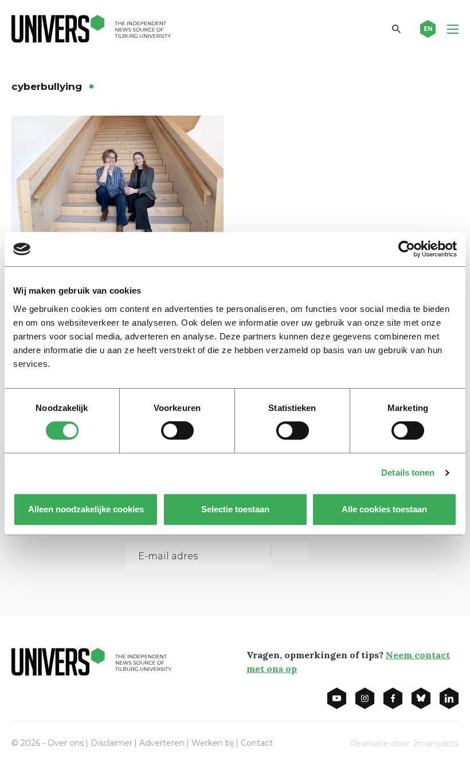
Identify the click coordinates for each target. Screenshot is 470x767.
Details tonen (407, 472)
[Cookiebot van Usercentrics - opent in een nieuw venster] (407, 249)
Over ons (66, 743)
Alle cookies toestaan (384, 509)
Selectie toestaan (235, 509)
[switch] (177, 430)
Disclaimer (111, 743)
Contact (257, 743)
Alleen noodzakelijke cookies (86, 509)
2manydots (436, 743)
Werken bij (212, 743)
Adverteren (162, 743)
